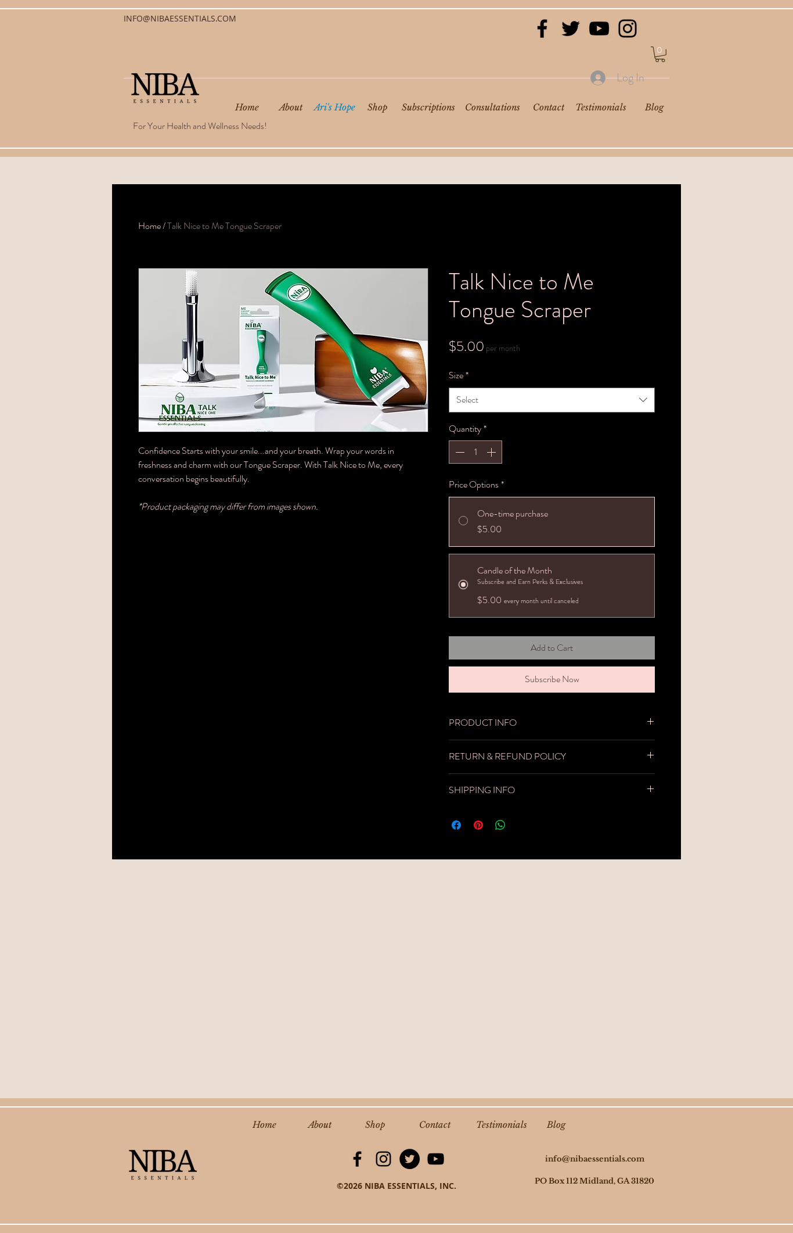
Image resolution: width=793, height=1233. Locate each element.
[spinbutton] (475, 452)
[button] (660, 54)
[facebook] (357, 1159)
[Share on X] (522, 825)
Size (458, 375)
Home (149, 225)
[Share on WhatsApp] (500, 825)
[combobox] (552, 400)
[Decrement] (458, 452)
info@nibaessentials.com (594, 1159)
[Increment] (492, 452)
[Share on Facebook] (456, 825)
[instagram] (383, 1159)
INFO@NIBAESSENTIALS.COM (180, 18)
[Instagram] (627, 28)
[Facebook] (542, 28)
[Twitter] (570, 28)
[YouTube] (599, 28)
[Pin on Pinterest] (478, 825)
